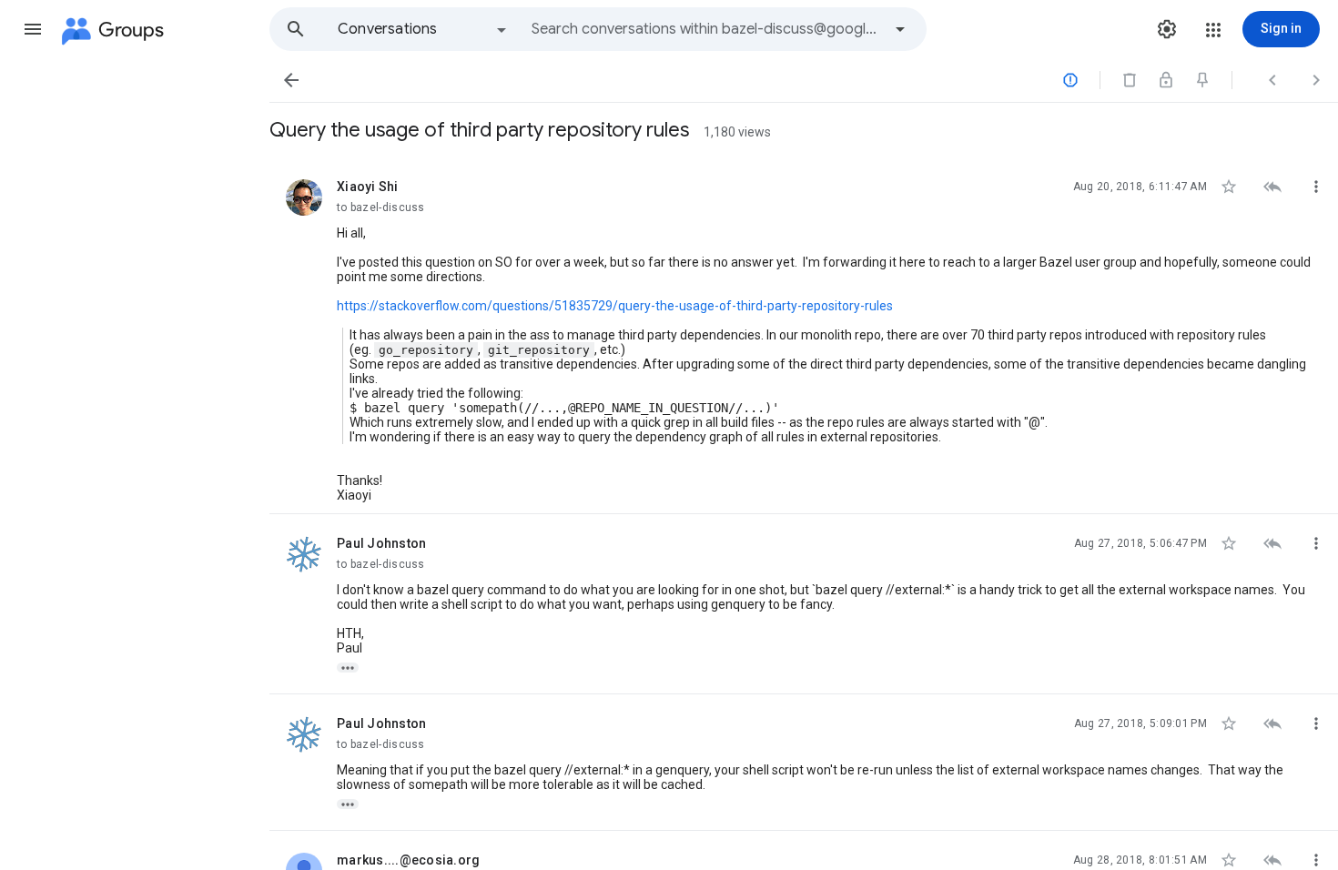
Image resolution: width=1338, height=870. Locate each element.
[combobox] (706, 29)
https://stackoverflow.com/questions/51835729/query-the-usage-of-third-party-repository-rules (615, 305)
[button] (33, 29)
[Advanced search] (900, 29)
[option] (423, 29)
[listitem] (803, 335)
